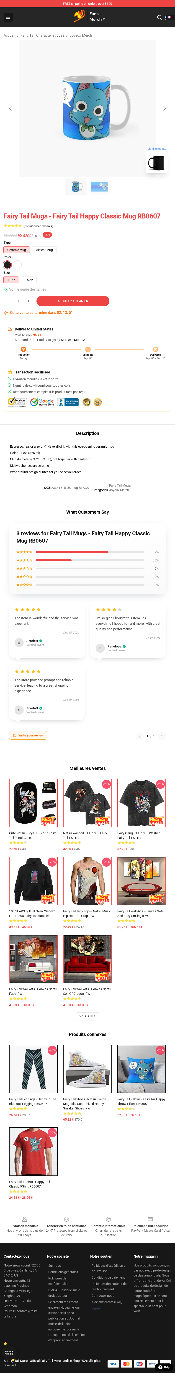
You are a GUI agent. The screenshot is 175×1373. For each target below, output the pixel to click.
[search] (159, 17)
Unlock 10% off (9, 1352)
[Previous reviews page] (140, 736)
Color (7, 257)
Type (7, 242)
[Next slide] (164, 108)
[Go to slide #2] (99, 186)
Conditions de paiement (108, 1277)
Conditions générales (63, 1272)
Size (7, 272)
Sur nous (54, 1265)
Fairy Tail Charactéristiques (42, 35)
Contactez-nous (103, 1295)
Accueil (9, 35)
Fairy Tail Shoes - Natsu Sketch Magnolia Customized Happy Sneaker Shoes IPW (84, 1103)
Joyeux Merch (80, 35)
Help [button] (167, 1367)
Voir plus (87, 1016)
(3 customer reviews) (38, 226)
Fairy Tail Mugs (119, 485)
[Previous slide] (10, 108)
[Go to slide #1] (76, 186)
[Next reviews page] (162, 736)
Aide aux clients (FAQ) (107, 1302)
